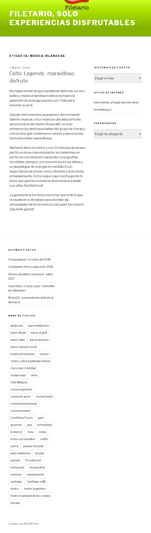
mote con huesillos (22, 439)
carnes (44, 354)
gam (41, 417)
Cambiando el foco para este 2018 (30, 266)
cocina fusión (44, 396)
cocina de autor (20, 396)
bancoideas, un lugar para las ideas (116, 102)
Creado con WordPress (23, 523)
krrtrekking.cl (102, 109)
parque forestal (33, 446)
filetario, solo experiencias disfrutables (72, 18)
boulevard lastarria (22, 354)
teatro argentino (35, 488)
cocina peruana (20, 410)
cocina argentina (21, 389)
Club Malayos (19, 382)
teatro (14, 488)
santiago (16, 481)
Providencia (33, 460)
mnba (42, 432)
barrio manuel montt (23, 347)
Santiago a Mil (36, 481)
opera (14, 446)
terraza (15, 502)
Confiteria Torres (21, 417)
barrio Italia (17, 339)
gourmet (16, 424)
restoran (16, 474)
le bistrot (16, 432)
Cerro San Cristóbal (23, 368)
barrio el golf (39, 332)
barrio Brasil (18, 332)
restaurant (17, 467)
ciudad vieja (18, 375)
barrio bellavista (38, 325)
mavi (30, 432)
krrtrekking (44, 424)
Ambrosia (16, 325)
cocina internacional (23, 403)
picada (39, 453)
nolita (44, 439)
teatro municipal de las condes (30, 495)
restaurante (37, 467)
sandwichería (35, 474)
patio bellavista (20, 453)
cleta (34, 375)
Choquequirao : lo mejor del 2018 (29, 259)
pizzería (15, 460)
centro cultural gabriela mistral (30, 361)
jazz (29, 424)
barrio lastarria (39, 339)
